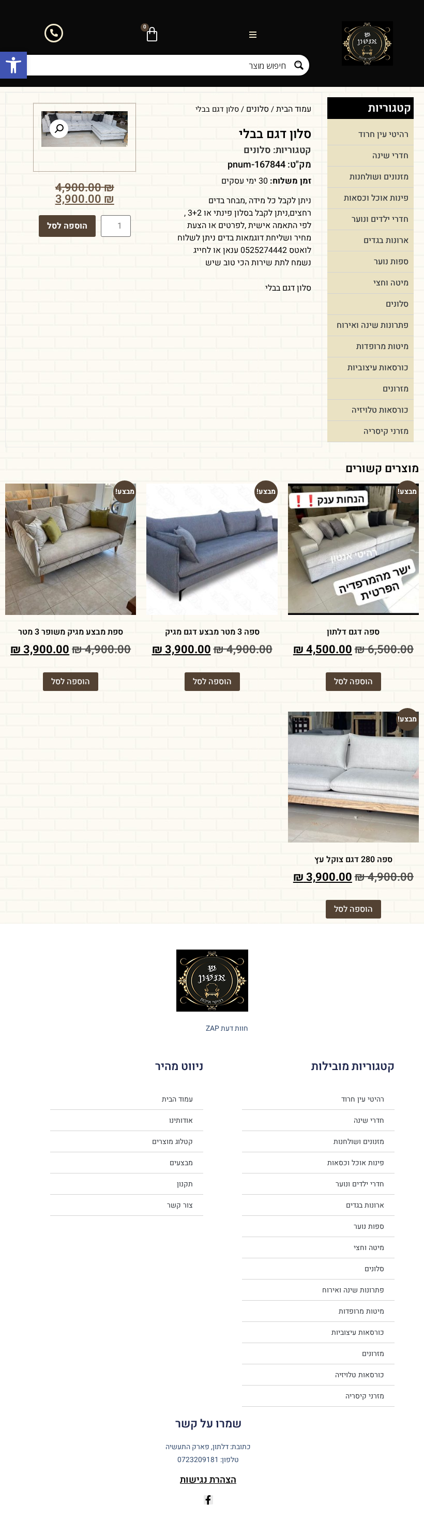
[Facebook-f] (208, 1499)
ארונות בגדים (386, 240)
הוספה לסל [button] (353, 681)
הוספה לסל (67, 226)
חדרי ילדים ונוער (380, 219)
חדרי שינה (390, 155)
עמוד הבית (293, 109)
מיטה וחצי (390, 283)
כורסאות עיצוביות (377, 368)
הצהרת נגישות (208, 1480)
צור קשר (180, 1205)
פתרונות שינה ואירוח (372, 325)
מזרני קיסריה (386, 431)
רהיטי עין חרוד (383, 134)
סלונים (397, 304)
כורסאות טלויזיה (380, 410)
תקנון (185, 1184)
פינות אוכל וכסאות (376, 198)
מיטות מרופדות (382, 346)
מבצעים (181, 1162)
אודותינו (181, 1120)
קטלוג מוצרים (172, 1141)
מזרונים (395, 389)
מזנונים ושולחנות (379, 177)
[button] (13, 65)
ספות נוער (391, 261)
